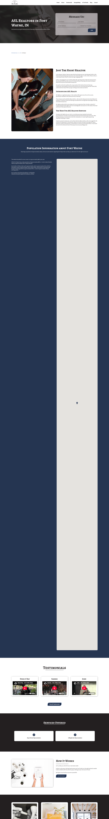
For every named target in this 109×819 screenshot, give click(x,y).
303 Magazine (83, 125)
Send (92, 30)
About (62, 2)
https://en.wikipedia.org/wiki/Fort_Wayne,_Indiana (22, 174)
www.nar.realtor (83, 87)
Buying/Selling (77, 2)
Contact (96, 2)
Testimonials (69, 2)
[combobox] (78, 25)
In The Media (85, 2)
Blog (91, 2)
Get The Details (61, 776)
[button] (77, 403)
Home (58, 2)
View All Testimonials (54, 704)
